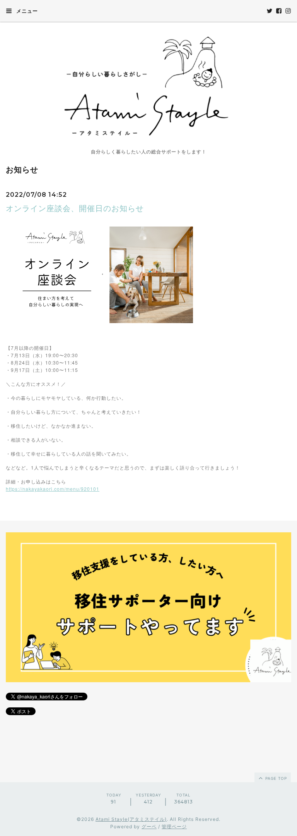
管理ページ (174, 826)
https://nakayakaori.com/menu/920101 (52, 488)
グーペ (149, 826)
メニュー (26, 11)
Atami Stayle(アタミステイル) (131, 819)
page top (275, 778)
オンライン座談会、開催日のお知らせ (75, 208)
